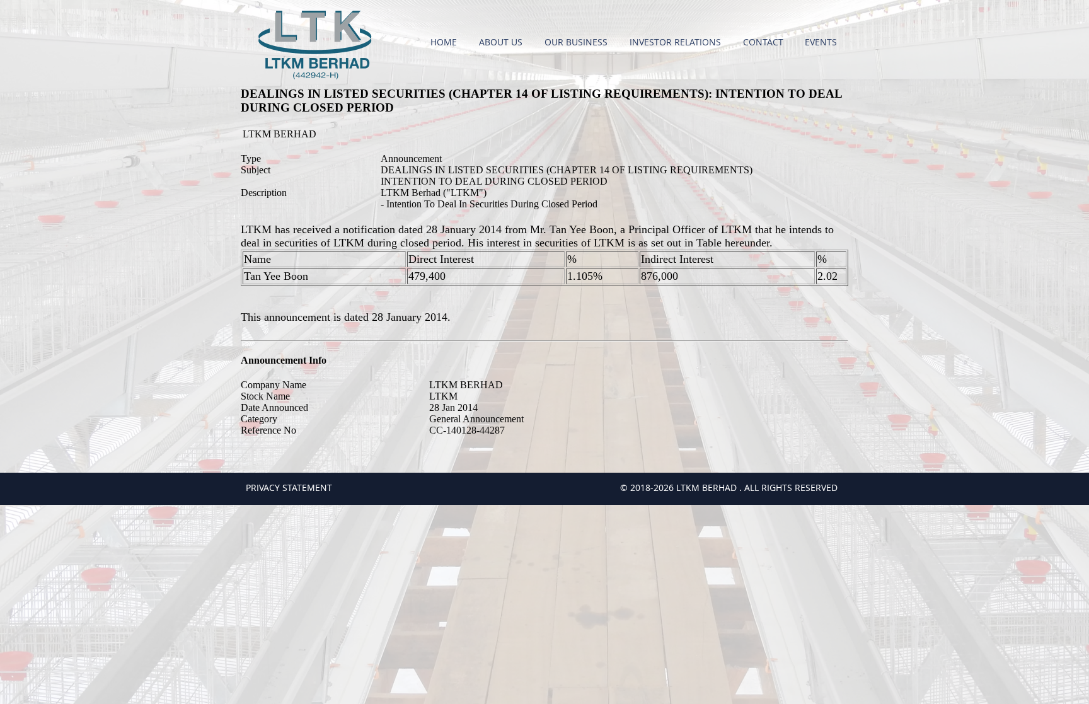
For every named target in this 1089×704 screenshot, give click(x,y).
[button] (502, 42)
